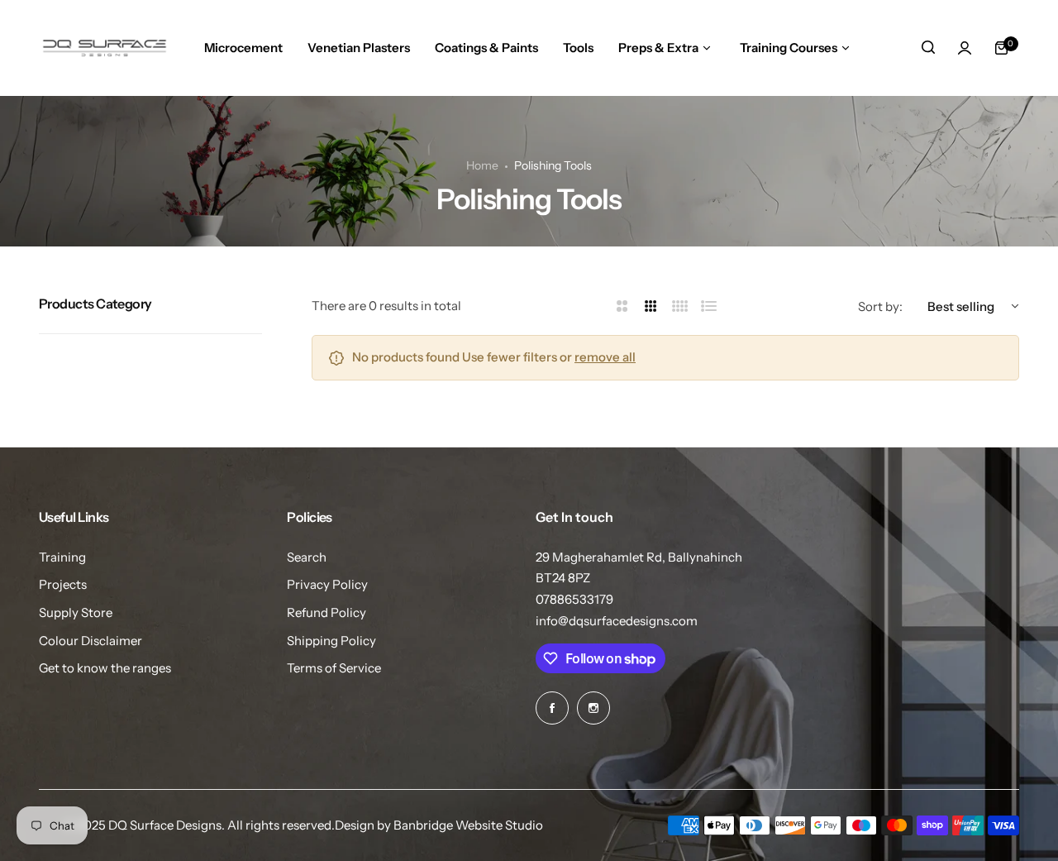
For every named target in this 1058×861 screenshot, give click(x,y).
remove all (605, 357)
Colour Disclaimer (90, 640)
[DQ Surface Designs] (104, 48)
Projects (63, 584)
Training (62, 557)
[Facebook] (552, 708)
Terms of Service (334, 668)
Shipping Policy (331, 640)
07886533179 (574, 599)
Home (482, 165)
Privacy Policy (327, 584)
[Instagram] (593, 708)
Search (306, 557)
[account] (964, 48)
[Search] (928, 48)
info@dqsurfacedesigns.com (617, 621)
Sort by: (880, 306)
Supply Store (75, 612)
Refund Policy (326, 612)
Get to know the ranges (105, 668)
